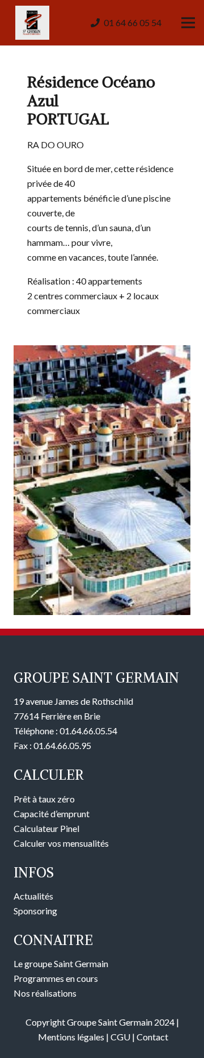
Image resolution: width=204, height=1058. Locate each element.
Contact (152, 1036)
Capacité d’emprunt (52, 813)
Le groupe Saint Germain (61, 963)
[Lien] (32, 23)
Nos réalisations (45, 993)
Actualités (33, 895)
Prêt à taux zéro (44, 798)
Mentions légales (71, 1036)
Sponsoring (35, 910)
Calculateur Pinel (46, 828)
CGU (120, 1036)
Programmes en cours (56, 978)
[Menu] (188, 23)
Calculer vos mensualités (61, 843)
